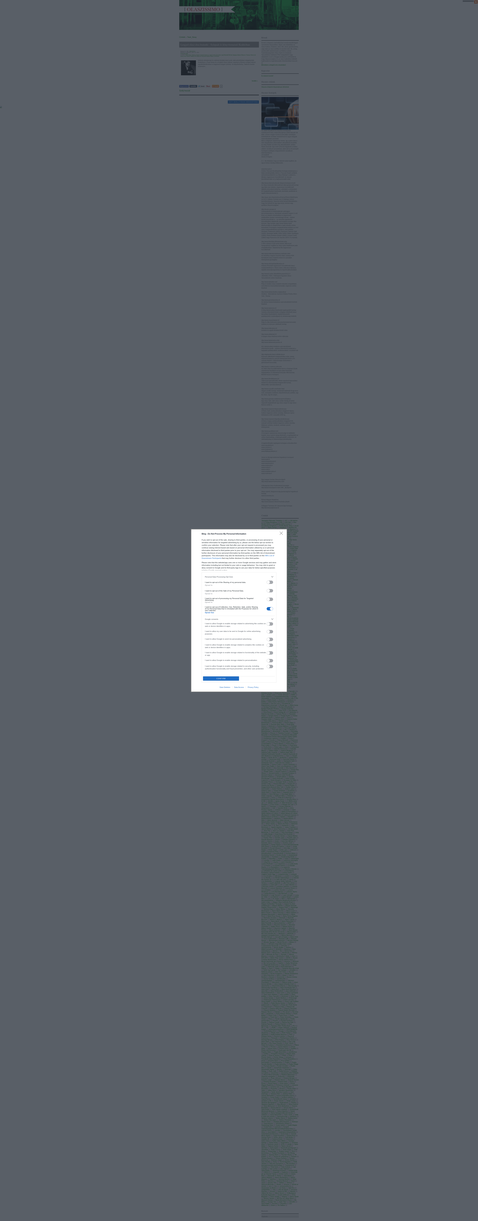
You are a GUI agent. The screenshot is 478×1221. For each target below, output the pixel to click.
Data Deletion (225, 687)
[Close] (282, 534)
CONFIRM (221, 679)
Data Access (239, 687)
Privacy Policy (253, 687)
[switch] (270, 582)
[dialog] (239, 610)
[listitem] (239, 576)
